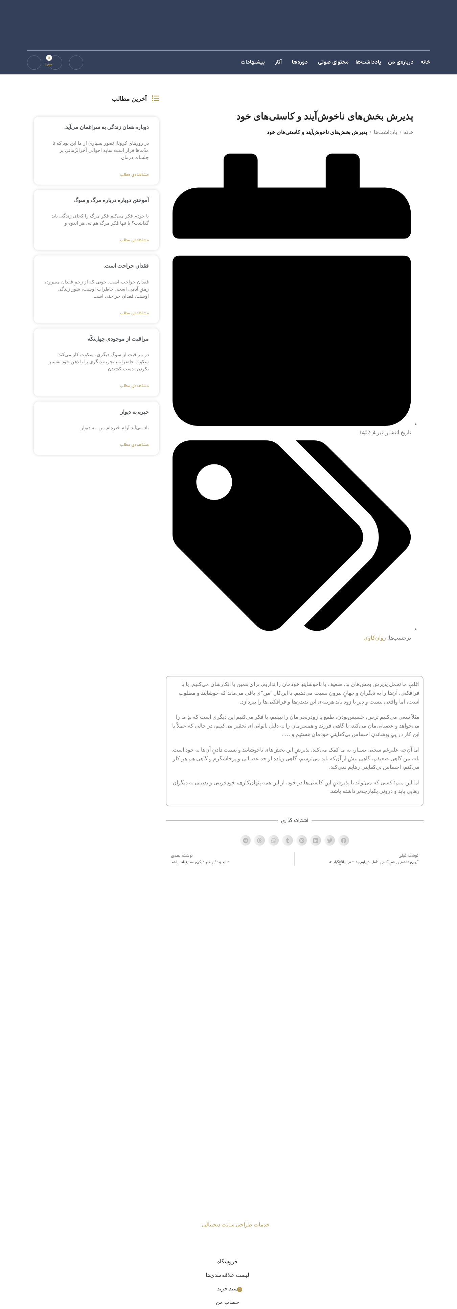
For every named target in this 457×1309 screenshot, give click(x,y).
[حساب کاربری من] (34, 62)
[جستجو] (76, 62)
